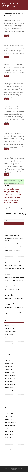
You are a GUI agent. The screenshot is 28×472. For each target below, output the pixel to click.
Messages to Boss (9, 381)
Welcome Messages (9, 446)
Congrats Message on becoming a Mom (12, 208)
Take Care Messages (9, 431)
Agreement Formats (9, 325)
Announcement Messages (10, 331)
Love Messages (8, 369)
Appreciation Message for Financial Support (14, 258)
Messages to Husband (10, 399)
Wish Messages (8, 449)
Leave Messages (8, 366)
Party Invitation (8, 416)
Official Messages (9, 413)
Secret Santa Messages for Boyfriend (12, 194)
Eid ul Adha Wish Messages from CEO (12, 199)
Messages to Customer (10, 387)
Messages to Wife (9, 407)
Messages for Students (10, 378)
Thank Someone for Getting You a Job (13, 265)
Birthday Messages (9, 340)
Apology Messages (9, 334)
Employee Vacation (9, 351)
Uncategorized (8, 437)
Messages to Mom (9, 401)
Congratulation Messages (10, 349)
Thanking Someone (9, 434)
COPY (6, 36)
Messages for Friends (10, 375)
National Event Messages (10, 410)
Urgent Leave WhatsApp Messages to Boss (15, 213)
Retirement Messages (10, 425)
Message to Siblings (9, 372)
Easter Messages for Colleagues (11, 200)
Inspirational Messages (10, 357)
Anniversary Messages (10, 328)
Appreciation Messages (10, 337)
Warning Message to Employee (12, 235)
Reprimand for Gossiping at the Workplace (14, 277)
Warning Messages (9, 443)
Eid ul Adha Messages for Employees (12, 197)
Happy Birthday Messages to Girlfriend (12, 192)
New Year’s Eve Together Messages (12, 188)
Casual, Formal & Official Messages (12, 4)
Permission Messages (10, 419)
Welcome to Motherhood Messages (12, 189)
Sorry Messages (8, 428)
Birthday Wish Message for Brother (12, 191)
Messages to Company (10, 384)
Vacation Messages (9, 440)
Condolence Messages (10, 346)
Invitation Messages (9, 360)
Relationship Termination (10, 422)
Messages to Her (9, 393)
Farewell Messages (9, 354)
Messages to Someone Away (11, 404)
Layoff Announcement (9, 363)
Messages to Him (9, 396)
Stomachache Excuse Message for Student (14, 243)
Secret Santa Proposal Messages (11, 196)
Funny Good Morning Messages (11, 202)
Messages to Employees (10, 390)
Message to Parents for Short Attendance (14, 255)
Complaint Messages (9, 343)
